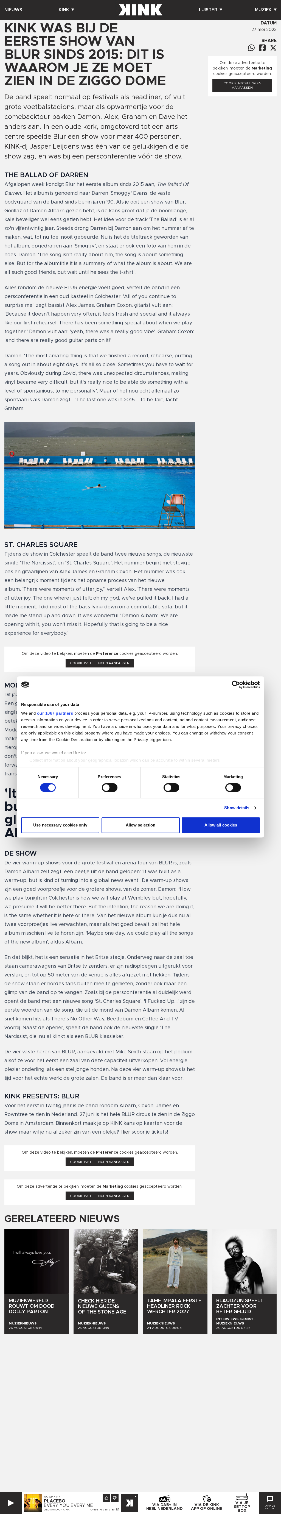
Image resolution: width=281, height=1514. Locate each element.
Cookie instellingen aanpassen (100, 663)
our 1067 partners (55, 713)
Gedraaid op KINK (57, 1509)
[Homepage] (140, 10)
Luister (208, 10)
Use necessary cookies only (60, 825)
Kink (64, 10)
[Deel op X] (273, 47)
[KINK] (129, 1503)
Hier (125, 1132)
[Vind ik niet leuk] (115, 1498)
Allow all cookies (220, 825)
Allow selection (141, 825)
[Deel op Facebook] (262, 47)
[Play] (11, 1503)
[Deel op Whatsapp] (251, 47)
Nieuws (13, 10)
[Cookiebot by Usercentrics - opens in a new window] (236, 684)
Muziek (263, 10)
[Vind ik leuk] (106, 1498)
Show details (236, 807)
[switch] (109, 787)
